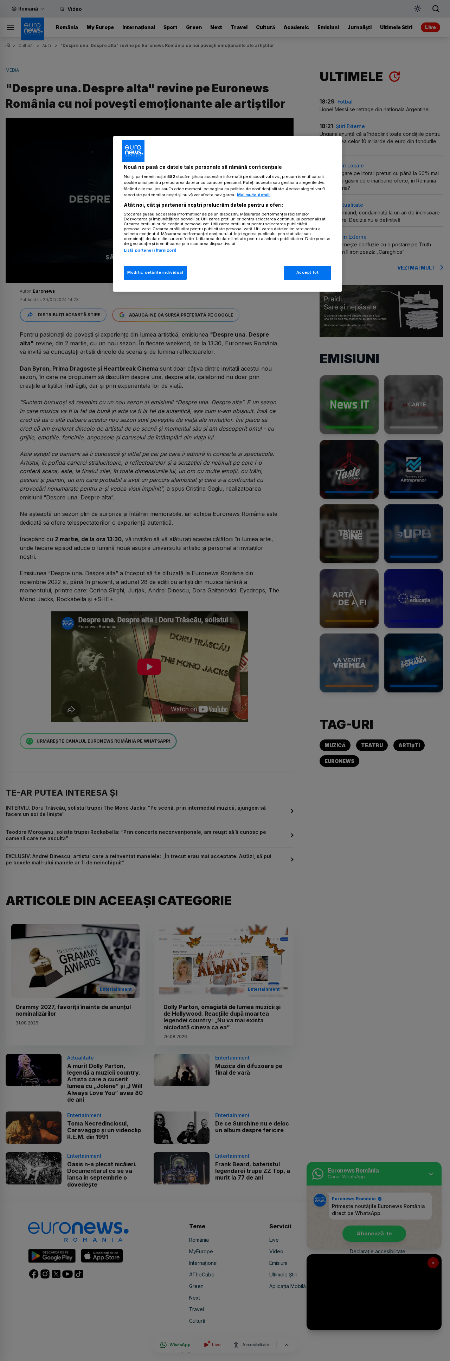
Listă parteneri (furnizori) (150, 250)
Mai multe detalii (253, 194)
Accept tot (307, 272)
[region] (227, 214)
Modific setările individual (155, 272)
